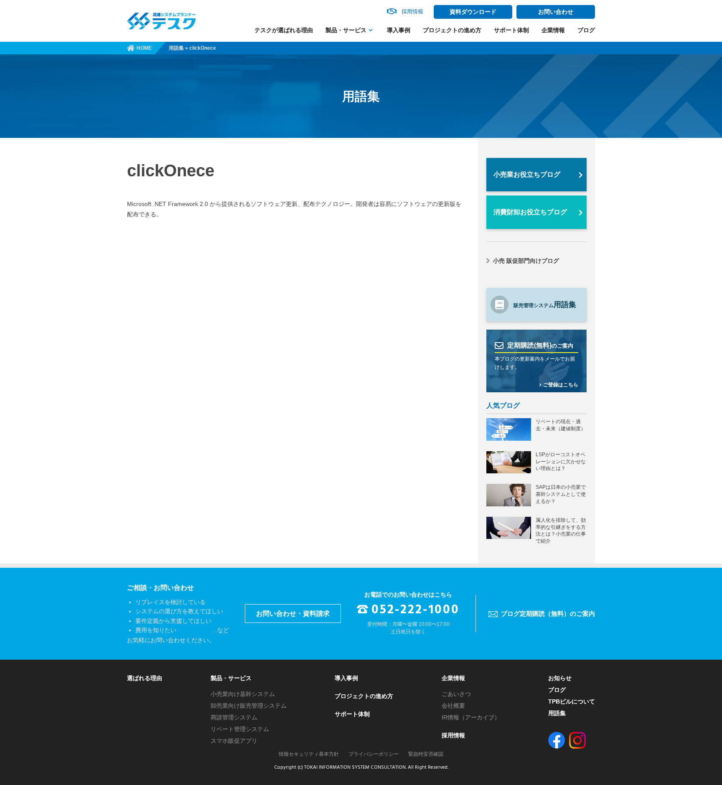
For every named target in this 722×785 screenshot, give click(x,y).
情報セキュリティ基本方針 (309, 754)
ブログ (586, 30)
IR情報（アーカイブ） (471, 717)
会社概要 (453, 705)
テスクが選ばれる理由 (283, 30)
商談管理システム (234, 717)
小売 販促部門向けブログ (526, 260)
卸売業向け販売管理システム (249, 705)
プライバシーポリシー (373, 754)
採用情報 (453, 735)
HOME (144, 48)
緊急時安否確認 (425, 754)
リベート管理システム (240, 729)
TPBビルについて (571, 701)
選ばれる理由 (144, 678)
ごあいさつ (456, 694)
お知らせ (560, 678)
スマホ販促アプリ (234, 740)
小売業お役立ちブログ (526, 174)
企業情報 (553, 30)
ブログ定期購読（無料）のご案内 (548, 613)
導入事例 (398, 30)
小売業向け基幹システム (243, 694)
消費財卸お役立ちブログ (530, 212)
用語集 (176, 48)
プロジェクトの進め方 (452, 30)
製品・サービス (345, 30)
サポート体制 (511, 30)
